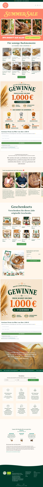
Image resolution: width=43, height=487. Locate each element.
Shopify (26, 485)
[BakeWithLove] (5, 5)
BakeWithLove (19, 485)
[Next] (39, 180)
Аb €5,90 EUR (36, 72)
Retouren (35, 476)
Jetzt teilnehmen (21, 143)
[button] (20, 442)
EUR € (24, 484)
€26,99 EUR (38, 239)
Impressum (35, 475)
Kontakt (26, 476)
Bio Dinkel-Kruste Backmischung (36, 71)
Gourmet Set (23, 226)
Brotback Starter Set (5, 226)
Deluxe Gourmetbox (34, 226)
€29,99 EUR (28, 226)
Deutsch (18, 484)
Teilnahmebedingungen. (12, 147)
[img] (4, 60)
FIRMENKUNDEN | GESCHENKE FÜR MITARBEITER (28, 472)
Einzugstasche (33, 239)
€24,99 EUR (19, 240)
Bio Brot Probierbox (15, 226)
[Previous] (2, 261)
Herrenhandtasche (24, 239)
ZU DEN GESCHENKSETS (21, 244)
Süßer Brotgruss (5, 239)
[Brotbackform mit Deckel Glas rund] (4, 274)
